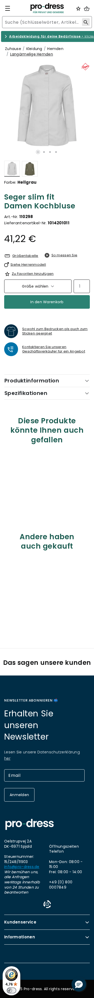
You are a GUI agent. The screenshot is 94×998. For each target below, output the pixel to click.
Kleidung (34, 48)
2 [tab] (44, 152)
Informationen (19, 937)
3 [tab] (50, 152)
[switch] (11, 990)
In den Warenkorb (46, 302)
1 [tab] (38, 152)
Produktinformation (31, 380)
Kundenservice (20, 922)
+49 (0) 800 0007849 (60, 884)
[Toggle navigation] (7, 8)
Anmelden (19, 794)
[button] (79, 984)
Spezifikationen (25, 393)
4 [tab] (56, 152)
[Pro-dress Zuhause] (47, 8)
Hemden (55, 48)
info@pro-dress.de (21, 866)
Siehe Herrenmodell (28, 264)
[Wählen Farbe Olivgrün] (30, 169)
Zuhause (13, 48)
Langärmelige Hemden (31, 54)
